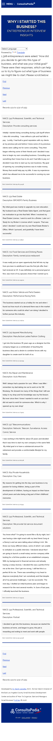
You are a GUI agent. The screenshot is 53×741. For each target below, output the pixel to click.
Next (4, 94)
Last (4, 101)
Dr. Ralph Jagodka (19, 689)
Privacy (34, 718)
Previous (6, 88)
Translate (21, 52)
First (4, 81)
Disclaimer (26, 718)
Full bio (17, 700)
